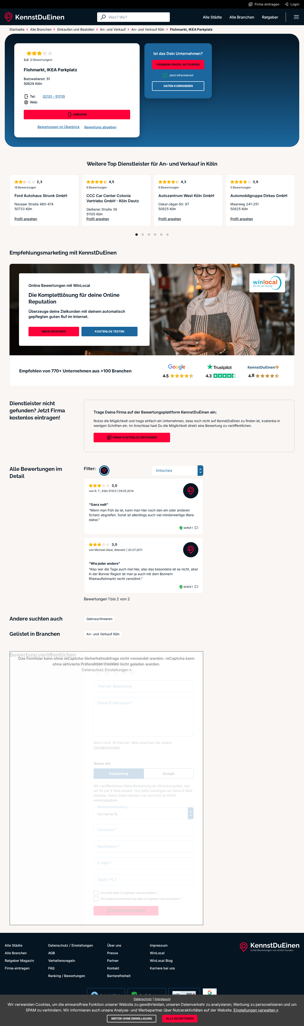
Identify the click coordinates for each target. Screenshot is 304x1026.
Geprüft (188, 527)
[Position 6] (167, 234)
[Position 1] (136, 234)
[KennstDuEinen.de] (34, 17)
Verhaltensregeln (61, 961)
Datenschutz (58, 945)
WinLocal (157, 953)
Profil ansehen (37, 219)
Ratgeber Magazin (19, 961)
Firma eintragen (17, 968)
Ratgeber (270, 17)
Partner (113, 961)
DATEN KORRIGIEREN (178, 86)
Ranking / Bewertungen (66, 976)
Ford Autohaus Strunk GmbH (40, 195)
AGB (51, 953)
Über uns (114, 945)
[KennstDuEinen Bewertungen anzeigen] (104, 470)
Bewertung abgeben (100, 127)
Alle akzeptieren (180, 1018)
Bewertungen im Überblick (59, 127)
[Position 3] (149, 234)
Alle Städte (212, 17)
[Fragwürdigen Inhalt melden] (196, 528)
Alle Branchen (241, 17)
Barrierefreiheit (119, 976)
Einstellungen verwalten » (255, 1010)
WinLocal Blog (161, 961)
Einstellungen (82, 945)
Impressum (158, 945)
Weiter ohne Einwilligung (131, 1018)
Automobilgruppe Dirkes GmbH (258, 195)
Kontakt (113, 968)
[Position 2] (143, 234)
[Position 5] (161, 234)
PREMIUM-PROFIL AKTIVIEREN (178, 64)
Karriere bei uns (162, 968)
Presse (112, 953)
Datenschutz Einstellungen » (106, 669)
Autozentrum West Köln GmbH (186, 195)
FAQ (51, 968)
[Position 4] (155, 234)
